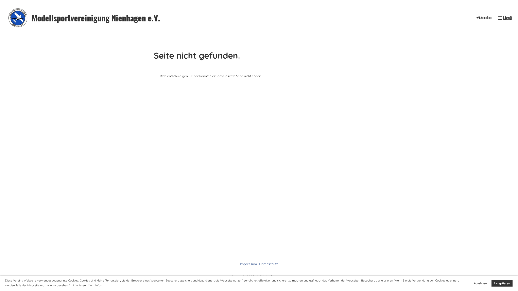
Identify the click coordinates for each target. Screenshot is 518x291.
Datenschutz (268, 264)
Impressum (248, 264)
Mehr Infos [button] (95, 285)
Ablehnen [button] (480, 283)
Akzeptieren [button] (502, 283)
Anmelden (486, 17)
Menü (507, 18)
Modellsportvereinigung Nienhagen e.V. (96, 17)
